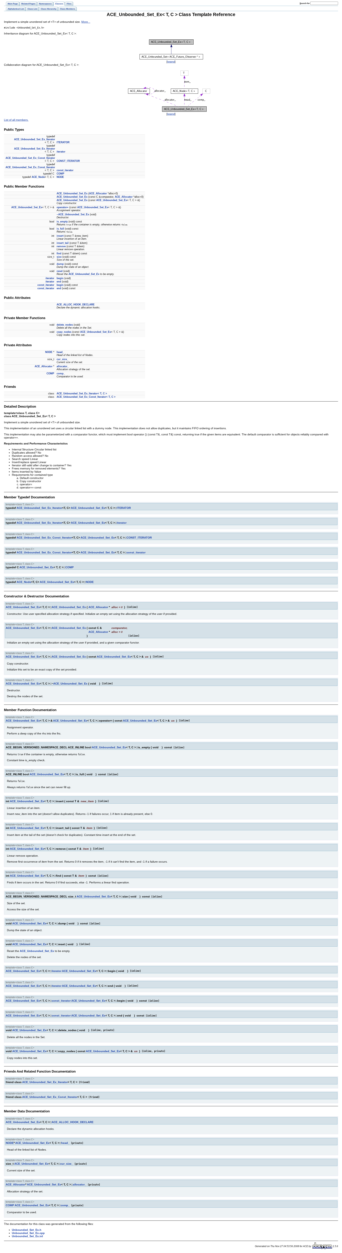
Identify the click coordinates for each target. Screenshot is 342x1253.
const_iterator (65, 170)
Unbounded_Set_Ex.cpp (28, 1233)
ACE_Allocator (98, 193)
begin (60, 278)
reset (60, 271)
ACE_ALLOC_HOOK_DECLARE (76, 304)
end (59, 281)
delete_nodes (65, 324)
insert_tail (63, 242)
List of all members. (16, 119)
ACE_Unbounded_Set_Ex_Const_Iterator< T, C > (86, 396)
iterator (61, 151)
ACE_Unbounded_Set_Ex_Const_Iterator (30, 157)
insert (60, 235)
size (59, 256)
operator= (62, 207)
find (59, 253)
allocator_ (63, 366)
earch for (305, 3)
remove (61, 246)
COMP (60, 173)
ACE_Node (38, 176)
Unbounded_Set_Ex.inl (27, 1236)
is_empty (62, 221)
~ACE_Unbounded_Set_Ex (73, 214)
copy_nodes (64, 331)
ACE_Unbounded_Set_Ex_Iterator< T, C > (82, 393)
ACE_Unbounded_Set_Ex (72, 193)
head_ (60, 352)
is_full (60, 228)
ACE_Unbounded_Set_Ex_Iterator (34, 139)
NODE (60, 176)
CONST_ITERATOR (68, 160)
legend (171, 61)
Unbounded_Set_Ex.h (26, 1229)
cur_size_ (62, 359)
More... (85, 21)
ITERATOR (63, 142)
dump (60, 263)
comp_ (61, 373)
